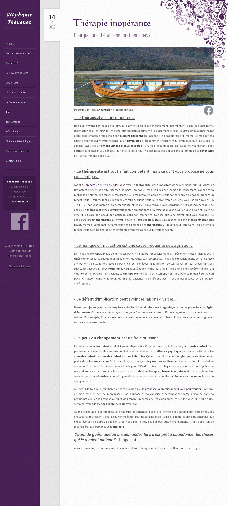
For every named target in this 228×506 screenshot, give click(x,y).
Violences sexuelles (16, 92)
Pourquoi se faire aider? (18, 53)
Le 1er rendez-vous (16, 102)
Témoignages (13, 121)
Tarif (8, 112)
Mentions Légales (19, 266)
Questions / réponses (17, 151)
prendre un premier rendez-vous (105, 185)
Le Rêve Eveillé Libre (17, 72)
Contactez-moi (14, 160)
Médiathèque (13, 131)
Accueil (10, 43)
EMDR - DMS (12, 82)
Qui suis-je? (12, 63)
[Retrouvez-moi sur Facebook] (19, 221)
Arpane (27, 255)
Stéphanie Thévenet (20, 18)
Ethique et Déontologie (18, 141)
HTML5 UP (24, 250)
